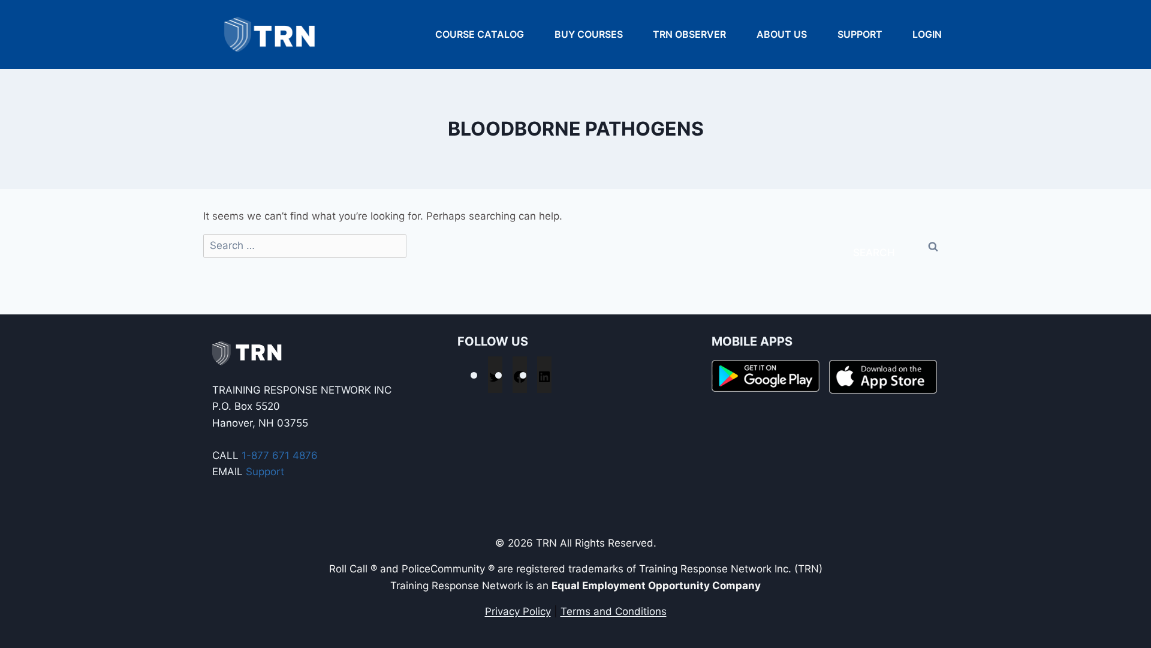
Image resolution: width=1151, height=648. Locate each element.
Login (927, 34)
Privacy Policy (518, 611)
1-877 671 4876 (280, 455)
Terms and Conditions (614, 611)
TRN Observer (689, 34)
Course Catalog (479, 34)
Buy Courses (589, 34)
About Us (782, 34)
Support (859, 34)
